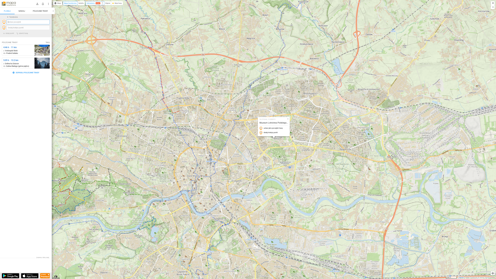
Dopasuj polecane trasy (27, 73)
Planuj (7, 11)
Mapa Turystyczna (472, 277)
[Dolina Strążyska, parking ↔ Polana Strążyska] (42, 63)
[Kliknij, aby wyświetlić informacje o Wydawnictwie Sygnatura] (56, 277)
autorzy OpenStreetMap (487, 277)
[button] (59, 192)
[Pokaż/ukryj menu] (48, 4)
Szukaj (21, 11)
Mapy (59, 3)
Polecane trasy (40, 11)
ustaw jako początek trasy (273, 128)
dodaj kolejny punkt (271, 132)
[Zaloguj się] (37, 4)
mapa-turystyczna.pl (9, 3)
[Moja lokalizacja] (493, 273)
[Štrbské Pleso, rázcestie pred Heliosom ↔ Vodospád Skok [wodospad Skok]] (42, 50)
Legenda (461, 277)
